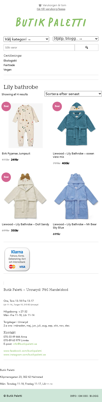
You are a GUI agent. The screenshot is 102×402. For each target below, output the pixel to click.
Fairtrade (9, 65)
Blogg (94, 396)
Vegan (8, 69)
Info (73, 396)
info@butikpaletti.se (25, 343)
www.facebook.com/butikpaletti (23, 350)
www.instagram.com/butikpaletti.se (25, 354)
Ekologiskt (10, 60)
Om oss (83, 396)
